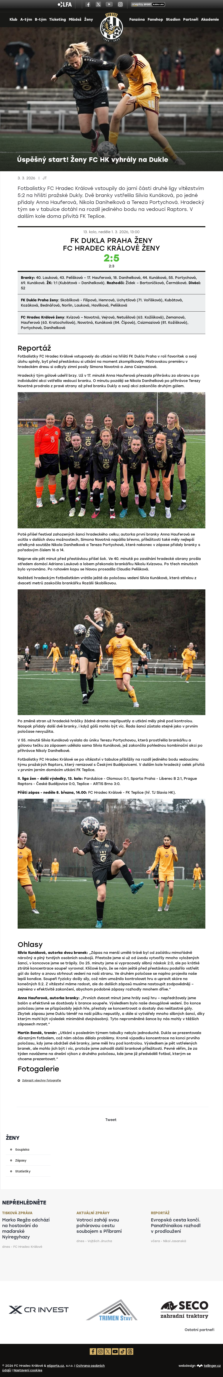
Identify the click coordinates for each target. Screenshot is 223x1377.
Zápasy (20, 1160)
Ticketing (57, 19)
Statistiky (22, 1171)
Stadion (173, 19)
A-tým (26, 19)
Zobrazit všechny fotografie (41, 1080)
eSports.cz (55, 1366)
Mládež (75, 19)
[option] (38, 1309)
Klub (13, 19)
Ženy (88, 19)
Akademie (210, 19)
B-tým (40, 19)
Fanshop (155, 19)
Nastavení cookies (28, 1370)
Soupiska (22, 1149)
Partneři (190, 19)
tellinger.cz (212, 1366)
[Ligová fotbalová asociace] (64, 6)
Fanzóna (137, 19)
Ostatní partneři (199, 1330)
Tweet (111, 1120)
